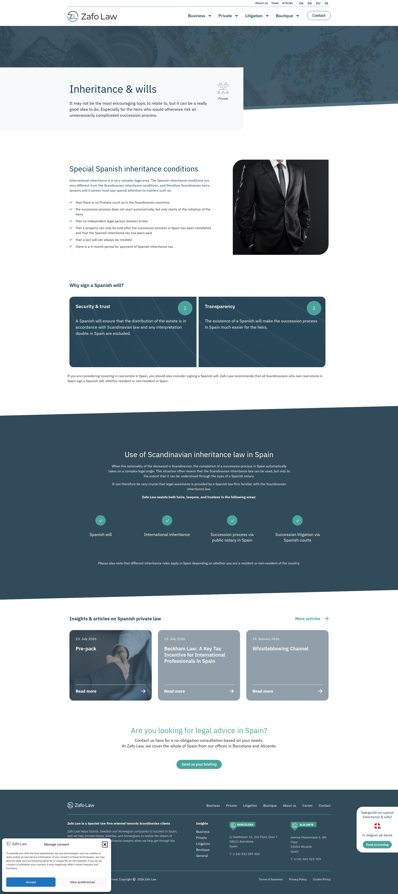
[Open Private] (236, 16)
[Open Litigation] (267, 16)
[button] (105, 844)
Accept (31, 882)
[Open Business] (210, 16)
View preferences (82, 882)
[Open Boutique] (298, 16)
